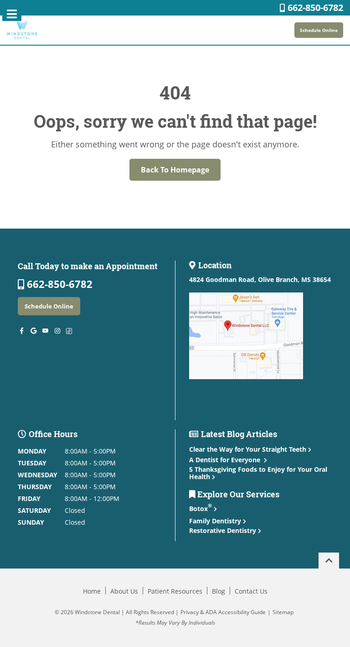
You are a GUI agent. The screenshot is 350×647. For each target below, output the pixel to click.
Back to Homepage (175, 170)
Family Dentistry (216, 521)
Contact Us (251, 591)
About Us (124, 591)
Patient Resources (175, 591)
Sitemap (283, 612)
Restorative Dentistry (223, 530)
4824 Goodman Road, (260, 279)
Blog (218, 591)
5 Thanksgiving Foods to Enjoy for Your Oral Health (258, 473)
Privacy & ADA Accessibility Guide (223, 612)
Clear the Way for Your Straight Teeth (247, 449)
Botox (200, 508)
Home (92, 591)
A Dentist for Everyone (225, 459)
